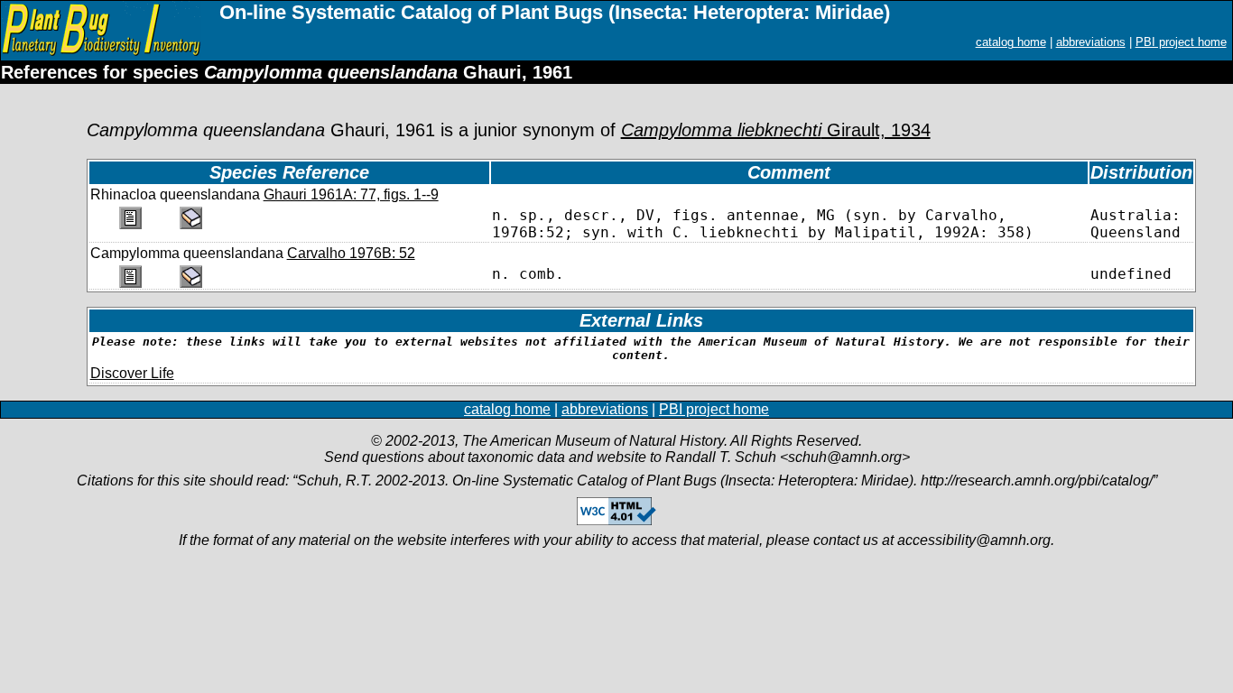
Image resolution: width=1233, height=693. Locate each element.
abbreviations (1091, 42)
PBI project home (1181, 42)
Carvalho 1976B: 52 (351, 253)
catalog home (1011, 42)
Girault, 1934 (776, 130)
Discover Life (132, 373)
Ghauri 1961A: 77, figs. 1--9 (351, 194)
